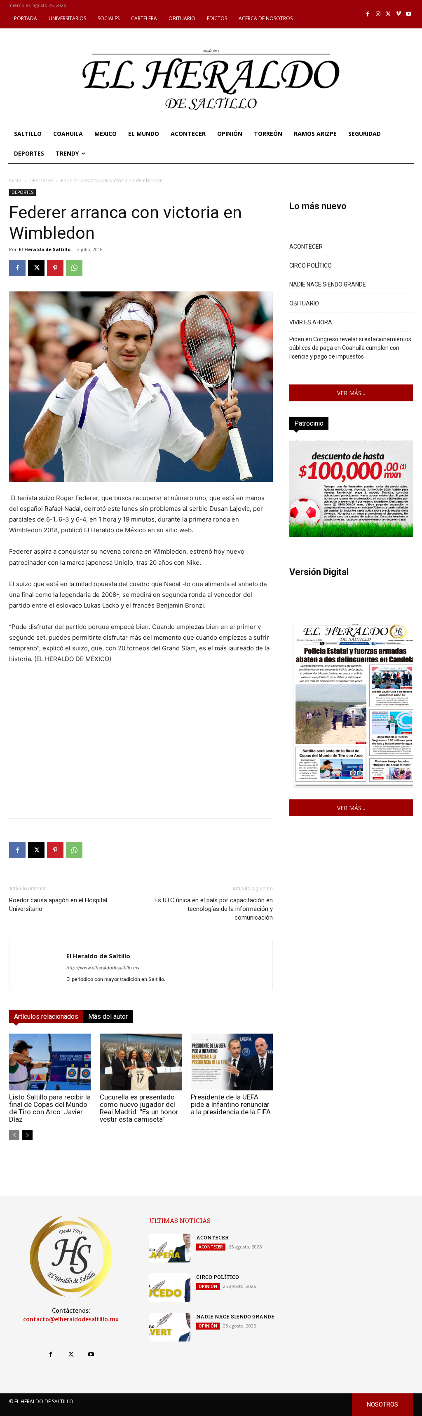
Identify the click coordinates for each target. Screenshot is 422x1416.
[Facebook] (368, 14)
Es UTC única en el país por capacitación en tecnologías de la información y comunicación (214, 909)
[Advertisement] (141, 754)
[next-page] (27, 1135)
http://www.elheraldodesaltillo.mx (103, 968)
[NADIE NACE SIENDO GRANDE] (169, 1327)
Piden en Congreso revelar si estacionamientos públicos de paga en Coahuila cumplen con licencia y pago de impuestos (350, 348)
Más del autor (108, 1016)
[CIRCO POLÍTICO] (169, 1287)
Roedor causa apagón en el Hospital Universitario (58, 905)
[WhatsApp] (74, 268)
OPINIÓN (208, 1286)
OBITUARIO (304, 303)
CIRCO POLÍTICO (310, 265)
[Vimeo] (399, 14)
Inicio (15, 180)
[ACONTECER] (169, 1248)
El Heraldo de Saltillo (44, 249)
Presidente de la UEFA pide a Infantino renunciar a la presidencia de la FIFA (231, 1104)
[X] (388, 14)
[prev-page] (14, 1135)
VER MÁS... (351, 393)
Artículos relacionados (46, 1016)
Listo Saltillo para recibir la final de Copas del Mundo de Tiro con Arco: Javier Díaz (50, 1108)
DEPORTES (41, 180)
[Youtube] (408, 14)
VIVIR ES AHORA (310, 322)
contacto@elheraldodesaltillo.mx (71, 1319)
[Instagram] (378, 14)
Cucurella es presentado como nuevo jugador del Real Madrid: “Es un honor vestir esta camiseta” (139, 1108)
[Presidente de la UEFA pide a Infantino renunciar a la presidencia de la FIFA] (232, 1062)
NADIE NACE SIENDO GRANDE (327, 284)
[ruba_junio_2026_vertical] (351, 535)
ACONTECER (306, 246)
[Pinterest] (55, 268)
